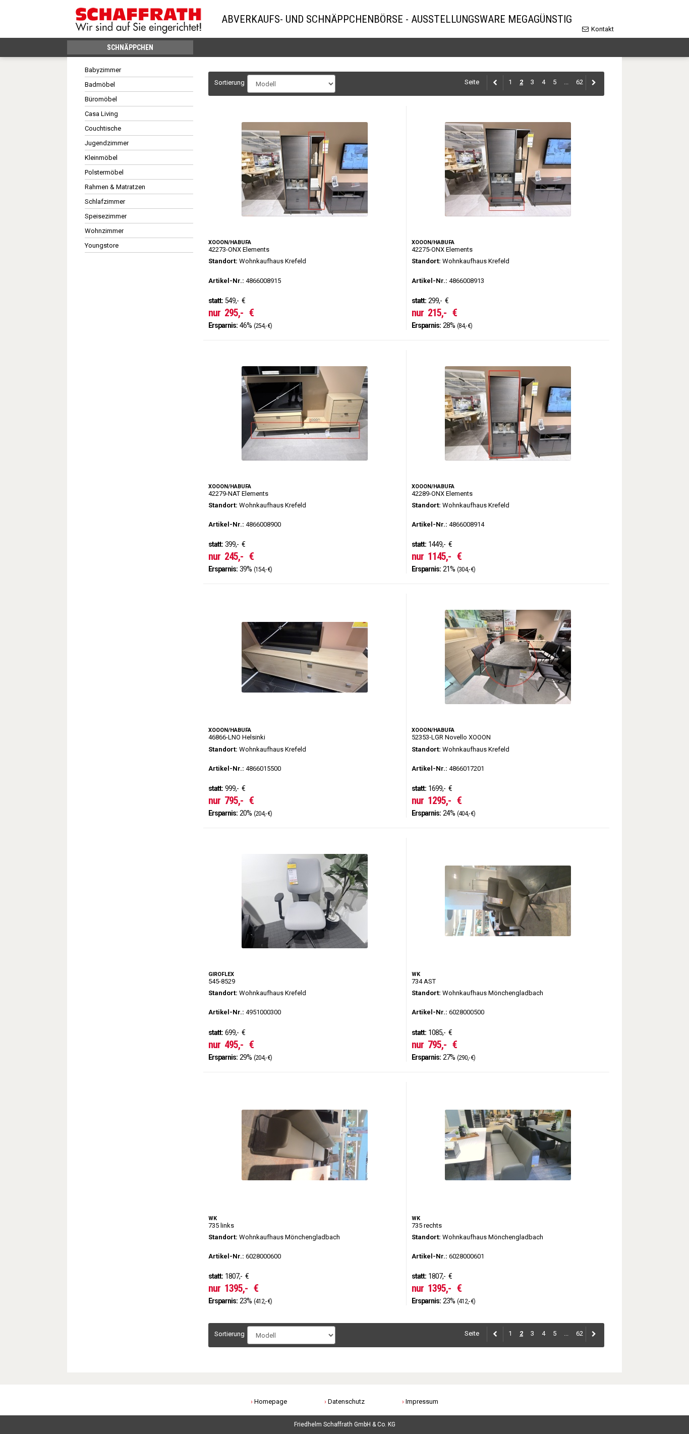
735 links (305, 1194)
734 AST (508, 950)
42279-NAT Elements (305, 462)
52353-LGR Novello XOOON (508, 706)
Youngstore (102, 245)
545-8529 (305, 950)
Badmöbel (100, 84)
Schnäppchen (130, 47)
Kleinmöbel (101, 157)
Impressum (422, 1401)
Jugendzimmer (107, 143)
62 (579, 82)
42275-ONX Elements (508, 218)
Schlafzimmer (105, 201)
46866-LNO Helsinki (305, 706)
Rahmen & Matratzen (115, 187)
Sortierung (228, 82)
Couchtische (103, 128)
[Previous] (495, 82)
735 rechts (508, 1194)
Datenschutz (346, 1401)
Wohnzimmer (104, 231)
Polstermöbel (104, 172)
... (566, 82)
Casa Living (101, 114)
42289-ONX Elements (508, 462)
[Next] (592, 82)
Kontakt (602, 29)
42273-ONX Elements (305, 218)
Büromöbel (101, 99)
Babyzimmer (103, 70)
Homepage (270, 1401)
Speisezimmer (106, 216)
